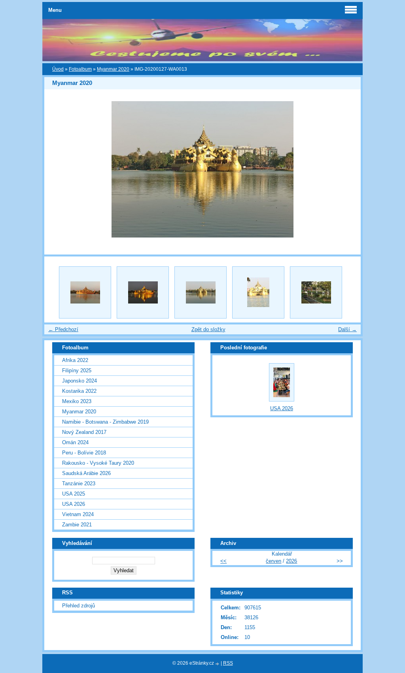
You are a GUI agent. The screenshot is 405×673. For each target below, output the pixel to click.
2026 (291, 561)
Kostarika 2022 (79, 391)
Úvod (58, 69)
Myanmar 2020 (113, 69)
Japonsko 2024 (79, 381)
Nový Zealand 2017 (84, 432)
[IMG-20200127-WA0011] (85, 292)
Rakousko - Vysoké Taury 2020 (98, 463)
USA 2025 (73, 494)
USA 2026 (73, 504)
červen (273, 561)
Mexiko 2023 (76, 401)
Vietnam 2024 (78, 514)
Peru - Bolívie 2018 (84, 453)
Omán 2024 (75, 442)
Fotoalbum (80, 69)
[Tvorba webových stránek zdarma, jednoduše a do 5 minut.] (218, 663)
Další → (347, 329)
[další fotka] (348, 169)
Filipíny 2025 (76, 370)
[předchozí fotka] (57, 169)
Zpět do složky (208, 329)
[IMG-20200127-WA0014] (258, 292)
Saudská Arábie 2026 (86, 473)
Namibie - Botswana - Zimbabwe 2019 (105, 422)
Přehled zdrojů (78, 606)
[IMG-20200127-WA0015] (316, 292)
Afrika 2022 (75, 360)
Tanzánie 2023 (78, 483)
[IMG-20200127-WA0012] (142, 292)
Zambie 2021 (77, 525)
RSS (228, 663)
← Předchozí (63, 329)
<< (223, 561)
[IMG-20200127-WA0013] (200, 292)
